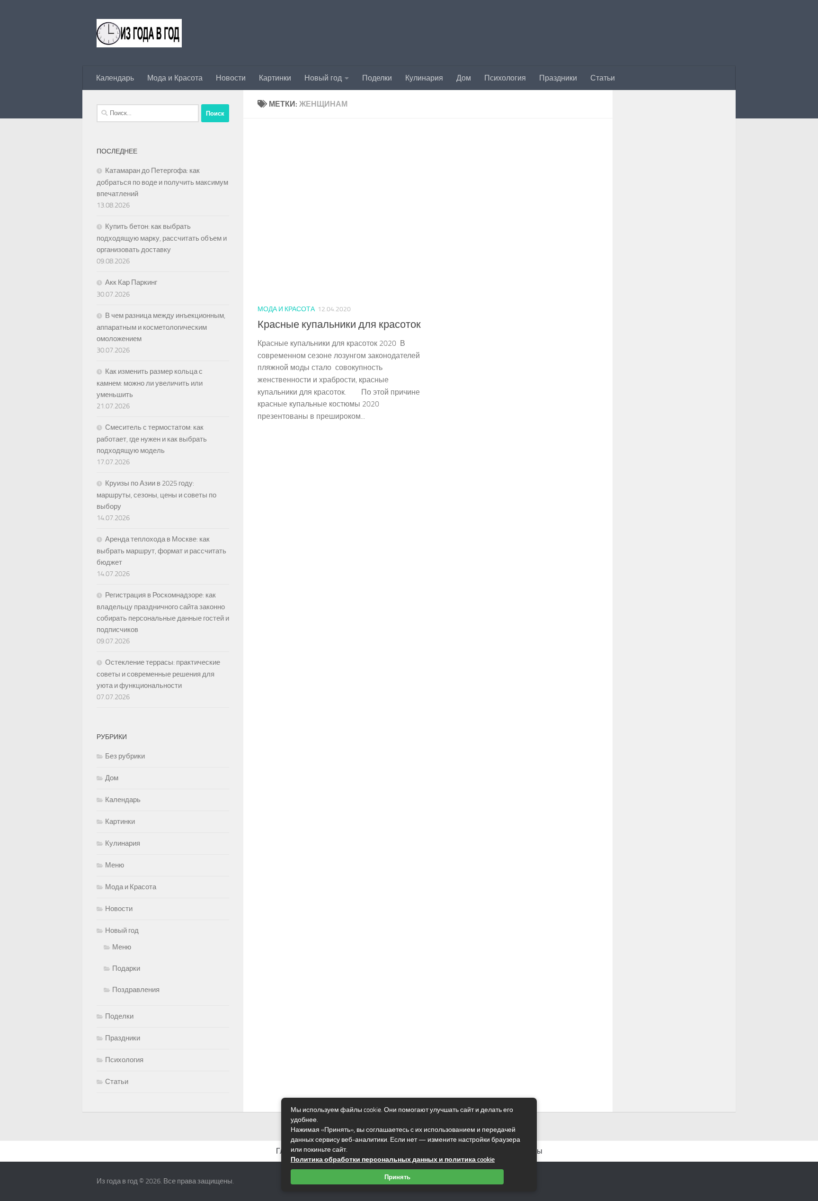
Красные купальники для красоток (339, 324)
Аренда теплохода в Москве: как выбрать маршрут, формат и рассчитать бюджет (161, 551)
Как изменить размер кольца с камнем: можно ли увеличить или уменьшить (150, 383)
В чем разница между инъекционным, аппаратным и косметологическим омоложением (161, 327)
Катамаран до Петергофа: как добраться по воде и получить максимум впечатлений (162, 182)
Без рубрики (125, 756)
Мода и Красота (175, 77)
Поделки (377, 77)
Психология (505, 77)
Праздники (558, 77)
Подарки (126, 968)
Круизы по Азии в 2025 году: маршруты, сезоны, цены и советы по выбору (156, 495)
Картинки (275, 77)
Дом (463, 77)
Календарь (115, 77)
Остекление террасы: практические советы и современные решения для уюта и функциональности (158, 674)
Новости (231, 77)
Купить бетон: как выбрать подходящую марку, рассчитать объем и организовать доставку (162, 238)
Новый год (323, 77)
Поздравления (136, 989)
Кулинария (424, 77)
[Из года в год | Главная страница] (139, 33)
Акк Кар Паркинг (131, 282)
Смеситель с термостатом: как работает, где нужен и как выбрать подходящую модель (152, 439)
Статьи (602, 77)
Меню (114, 865)
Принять (397, 1177)
